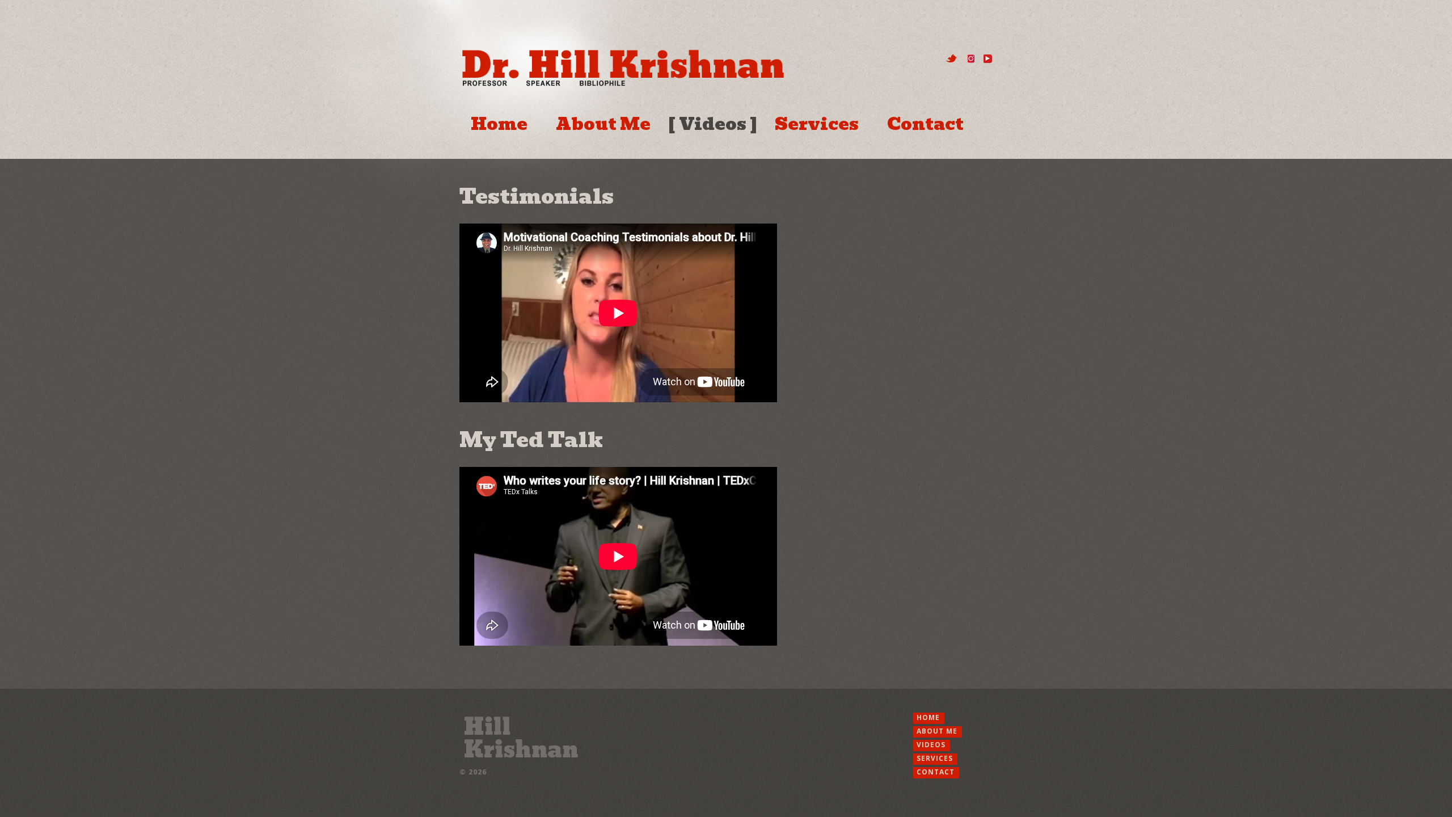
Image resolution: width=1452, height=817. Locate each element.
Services (817, 124)
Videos (712, 124)
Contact (925, 124)
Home (499, 124)
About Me (603, 124)
